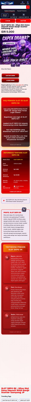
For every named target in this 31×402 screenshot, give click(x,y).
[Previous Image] (1, 49)
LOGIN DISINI (10, 80)
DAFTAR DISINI (10, 75)
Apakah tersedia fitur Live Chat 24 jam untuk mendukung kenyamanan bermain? (15, 137)
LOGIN (7, 21)
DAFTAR (23, 21)
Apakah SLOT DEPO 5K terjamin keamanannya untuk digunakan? (15, 124)
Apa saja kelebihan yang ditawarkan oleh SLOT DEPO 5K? (15, 130)
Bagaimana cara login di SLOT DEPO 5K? (15, 118)
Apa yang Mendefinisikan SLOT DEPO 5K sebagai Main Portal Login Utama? (15, 110)
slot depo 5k (20, 85)
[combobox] (13, 7)
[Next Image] (29, 49)
